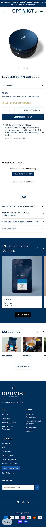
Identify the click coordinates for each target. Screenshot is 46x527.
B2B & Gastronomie (9, 422)
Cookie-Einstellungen (9, 459)
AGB (3, 447)
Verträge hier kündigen (10, 463)
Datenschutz (6, 451)
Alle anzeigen (23, 315)
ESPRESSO (27, 355)
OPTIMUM (7, 299)
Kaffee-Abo (6, 419)
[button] (41, 11)
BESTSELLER (7, 355)
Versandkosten (31, 427)
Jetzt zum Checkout (23, 117)
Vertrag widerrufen (11, 468)
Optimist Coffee (25, 513)
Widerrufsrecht (7, 455)
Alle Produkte (6, 415)
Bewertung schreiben (23, 174)
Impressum (6, 444)
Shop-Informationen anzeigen (16, 138)
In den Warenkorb (32, 110)
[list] (23, 44)
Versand (13, 96)
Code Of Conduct (8, 473)
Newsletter (29, 431)
